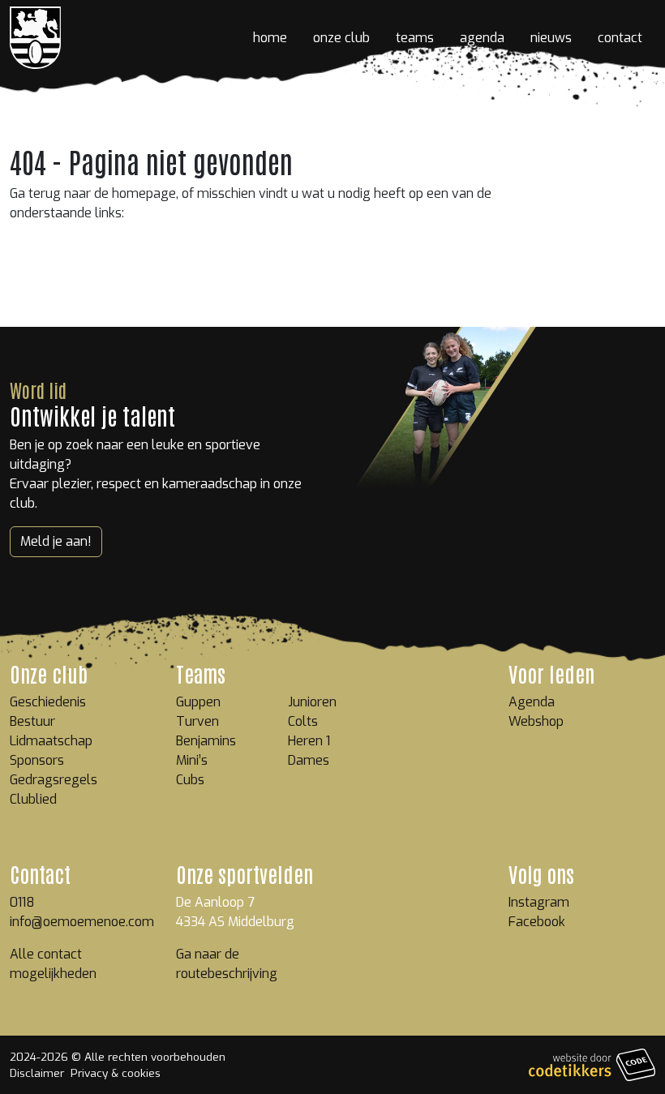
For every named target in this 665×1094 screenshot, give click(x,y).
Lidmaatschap (51, 740)
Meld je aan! (56, 541)
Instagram (538, 902)
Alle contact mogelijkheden (53, 964)
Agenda (482, 37)
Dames (308, 760)
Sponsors (37, 760)
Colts (303, 721)
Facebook (536, 921)
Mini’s (192, 760)
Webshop (536, 721)
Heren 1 (309, 740)
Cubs (190, 779)
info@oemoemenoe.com (82, 921)
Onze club (341, 37)
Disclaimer (37, 1073)
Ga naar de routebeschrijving (226, 964)
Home (270, 37)
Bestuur (32, 721)
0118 (22, 902)
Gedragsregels (53, 779)
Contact (620, 37)
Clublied (33, 799)
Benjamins (206, 740)
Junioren (312, 701)
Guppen (198, 701)
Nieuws (551, 37)
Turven (197, 721)
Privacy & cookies (116, 1073)
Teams (415, 37)
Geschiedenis (48, 701)
